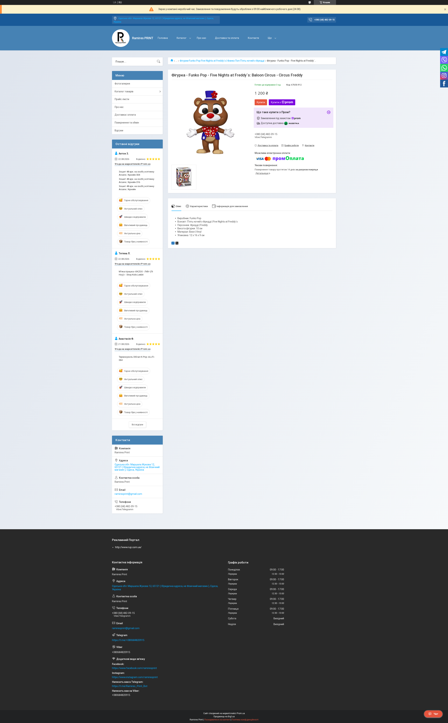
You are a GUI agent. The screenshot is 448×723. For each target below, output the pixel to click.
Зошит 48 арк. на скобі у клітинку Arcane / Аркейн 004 (136, 173)
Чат (436, 714)
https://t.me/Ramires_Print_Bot (129, 686)
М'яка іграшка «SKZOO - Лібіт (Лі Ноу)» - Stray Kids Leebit (136, 273)
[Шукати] (158, 61)
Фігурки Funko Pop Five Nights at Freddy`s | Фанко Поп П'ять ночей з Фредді (222, 60)
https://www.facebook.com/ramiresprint (134, 668)
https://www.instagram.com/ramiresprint (135, 677)
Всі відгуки (137, 424)
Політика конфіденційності (245, 719)
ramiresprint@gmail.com (128, 493)
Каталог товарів (124, 91)
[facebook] (173, 243)
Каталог (181, 38)
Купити (261, 102)
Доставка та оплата (227, 38)
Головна (163, 38)
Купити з (276, 102)
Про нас (201, 38)
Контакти (253, 38)
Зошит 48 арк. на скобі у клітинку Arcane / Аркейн (136, 188)
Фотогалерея (122, 83)
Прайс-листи (122, 99)
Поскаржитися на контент (217, 719)
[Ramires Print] (121, 38)
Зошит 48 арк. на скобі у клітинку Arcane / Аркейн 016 (136, 180)
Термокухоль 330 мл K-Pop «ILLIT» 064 (136, 358)
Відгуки (119, 130)
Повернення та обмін (127, 122)
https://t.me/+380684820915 (128, 640)
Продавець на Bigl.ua (224, 716)
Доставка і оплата (125, 114)
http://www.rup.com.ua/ (128, 547)
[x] (177, 243)
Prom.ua (241, 713)
